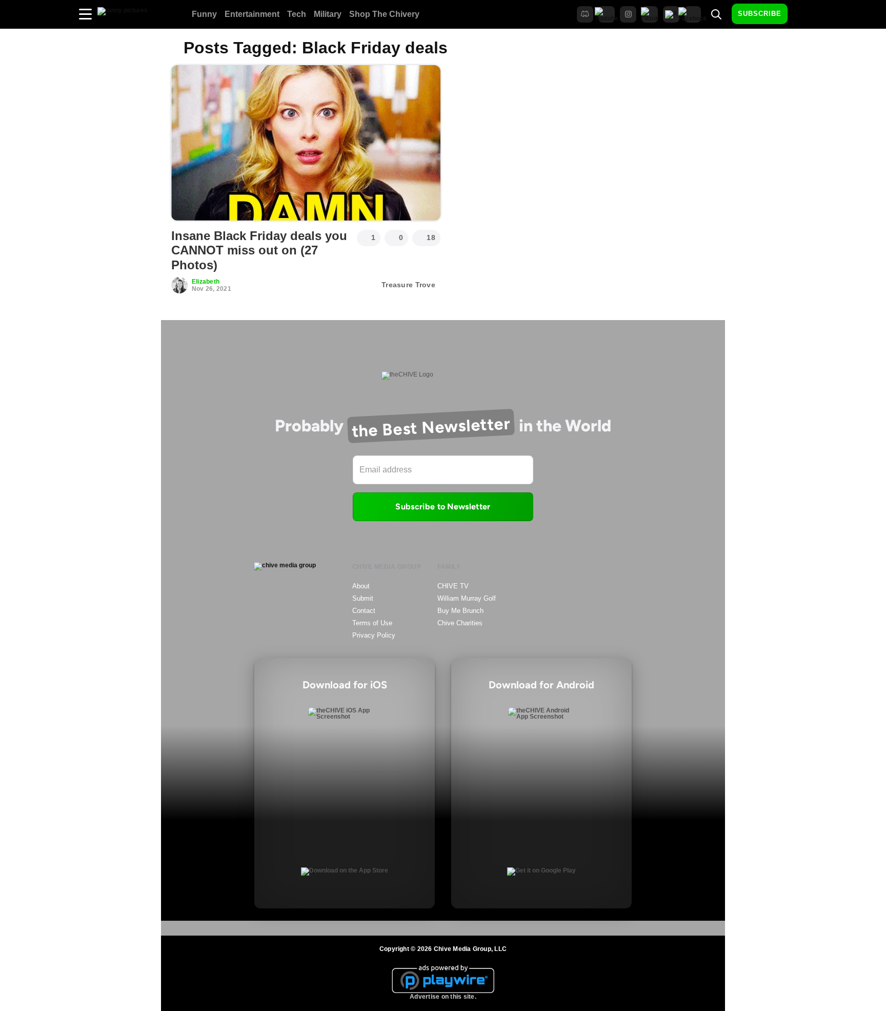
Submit (362, 598)
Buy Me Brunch (460, 610)
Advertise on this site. (443, 996)
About (361, 586)
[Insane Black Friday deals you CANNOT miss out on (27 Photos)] (305, 142)
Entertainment (252, 14)
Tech (296, 14)
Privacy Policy (373, 635)
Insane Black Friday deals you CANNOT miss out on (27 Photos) (259, 250)
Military (327, 14)
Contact (363, 610)
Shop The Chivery (384, 14)
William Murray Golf (466, 598)
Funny (204, 14)
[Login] (804, 14)
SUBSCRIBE (759, 13)
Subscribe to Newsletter (442, 506)
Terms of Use (372, 623)
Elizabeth (205, 281)
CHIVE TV (453, 586)
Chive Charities (459, 623)
